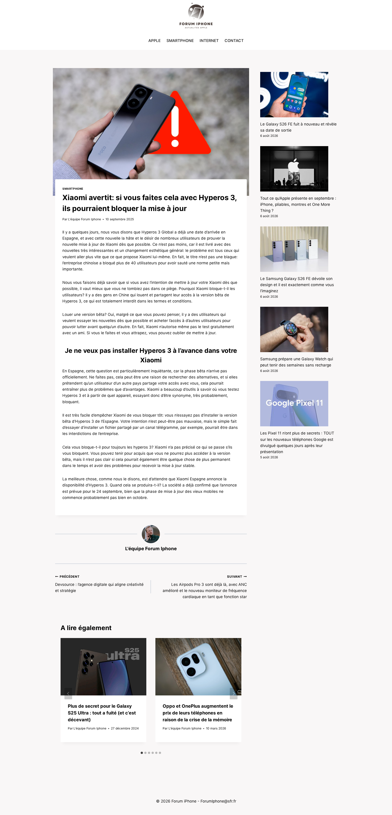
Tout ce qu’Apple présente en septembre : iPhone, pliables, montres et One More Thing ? (298, 204)
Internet (209, 40)
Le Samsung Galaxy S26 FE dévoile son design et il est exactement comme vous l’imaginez (297, 284)
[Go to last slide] (68, 693)
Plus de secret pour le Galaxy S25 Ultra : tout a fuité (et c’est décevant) (102, 712)
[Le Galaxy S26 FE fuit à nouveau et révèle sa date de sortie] (298, 94)
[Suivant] (234, 693)
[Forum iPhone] (196, 16)
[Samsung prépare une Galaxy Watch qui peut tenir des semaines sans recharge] (298, 329)
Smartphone (180, 40)
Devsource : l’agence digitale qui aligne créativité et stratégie (99, 584)
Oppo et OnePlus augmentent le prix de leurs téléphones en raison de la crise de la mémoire (198, 712)
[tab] (142, 753)
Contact (234, 40)
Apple (154, 40)
